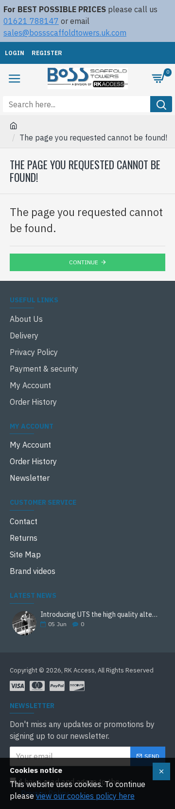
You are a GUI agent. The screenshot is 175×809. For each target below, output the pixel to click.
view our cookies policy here (85, 796)
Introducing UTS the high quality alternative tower (99, 614)
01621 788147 (31, 21)
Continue (83, 262)
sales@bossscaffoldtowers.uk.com (64, 33)
